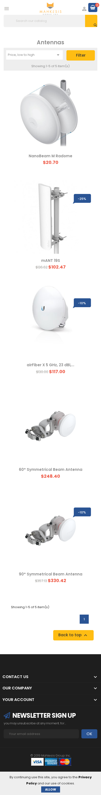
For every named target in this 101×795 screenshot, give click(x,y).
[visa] (37, 761)
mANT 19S (50, 260)
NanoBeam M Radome (50, 156)
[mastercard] (65, 761)
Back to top (73, 635)
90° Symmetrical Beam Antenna (50, 574)
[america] (51, 761)
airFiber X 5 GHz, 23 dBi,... (50, 364)
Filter (81, 55)
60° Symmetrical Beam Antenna (50, 469)
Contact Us (15, 677)
